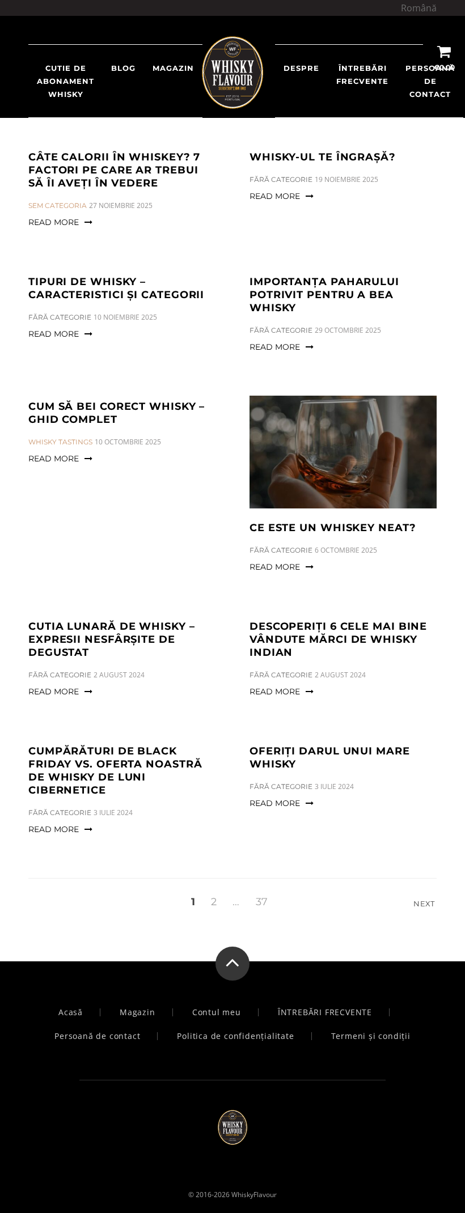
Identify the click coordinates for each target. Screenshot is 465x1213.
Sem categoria (57, 205)
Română (419, 8)
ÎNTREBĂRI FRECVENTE (362, 74)
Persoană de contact (430, 81)
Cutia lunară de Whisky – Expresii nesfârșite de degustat (111, 639)
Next (425, 903)
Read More (53, 222)
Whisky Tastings (60, 442)
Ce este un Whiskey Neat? (333, 527)
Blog (123, 68)
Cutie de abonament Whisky (65, 81)
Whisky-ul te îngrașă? (323, 157)
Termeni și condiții (371, 1036)
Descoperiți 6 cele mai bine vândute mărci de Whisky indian (338, 639)
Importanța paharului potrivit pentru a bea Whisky (324, 294)
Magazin (137, 1012)
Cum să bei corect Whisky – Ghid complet (116, 413)
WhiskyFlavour (254, 1194)
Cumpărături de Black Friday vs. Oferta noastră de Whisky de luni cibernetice (115, 770)
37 (262, 902)
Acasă (70, 1012)
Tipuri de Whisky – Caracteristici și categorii (116, 288)
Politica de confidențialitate (235, 1036)
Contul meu (216, 1012)
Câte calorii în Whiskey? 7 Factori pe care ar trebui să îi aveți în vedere (114, 170)
